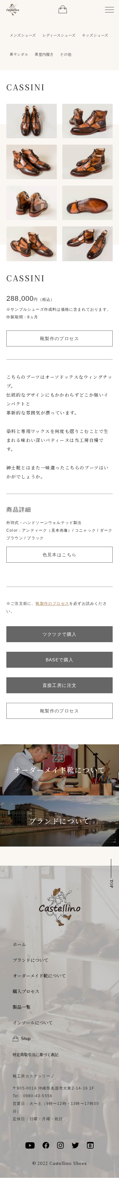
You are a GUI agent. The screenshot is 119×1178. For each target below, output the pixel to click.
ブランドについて (59, 821)
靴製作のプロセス (59, 338)
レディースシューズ (59, 35)
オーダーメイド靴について (59, 770)
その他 (65, 54)
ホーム (19, 944)
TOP (112, 883)
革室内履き (44, 54)
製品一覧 (21, 1007)
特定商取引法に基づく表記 (35, 1055)
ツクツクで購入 (60, 634)
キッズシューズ (95, 35)
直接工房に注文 (60, 685)
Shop (25, 1038)
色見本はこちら (60, 554)
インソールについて (33, 1022)
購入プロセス (26, 991)
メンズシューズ (23, 35)
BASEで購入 (60, 659)
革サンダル (19, 54)
